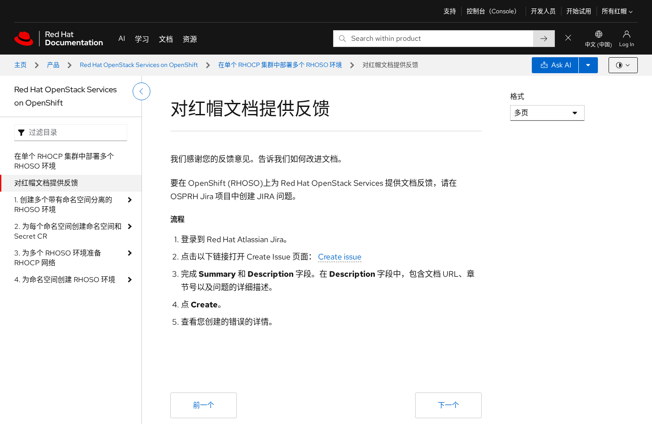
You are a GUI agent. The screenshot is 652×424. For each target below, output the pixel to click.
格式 (517, 96)
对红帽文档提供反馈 (46, 183)
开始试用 (578, 11)
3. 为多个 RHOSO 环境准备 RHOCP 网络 (57, 257)
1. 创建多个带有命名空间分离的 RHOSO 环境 (63, 204)
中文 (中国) (598, 44)
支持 (450, 11)
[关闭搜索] (568, 38)
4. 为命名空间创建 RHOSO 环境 (64, 279)
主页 (20, 65)
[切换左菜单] (141, 91)
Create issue (339, 256)
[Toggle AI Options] (588, 65)
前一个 (203, 405)
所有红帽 (614, 11)
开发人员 (543, 11)
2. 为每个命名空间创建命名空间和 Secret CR (68, 231)
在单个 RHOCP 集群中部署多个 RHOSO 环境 (280, 65)
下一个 (448, 405)
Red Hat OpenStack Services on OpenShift (139, 65)
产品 (53, 65)
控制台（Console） (493, 11)
